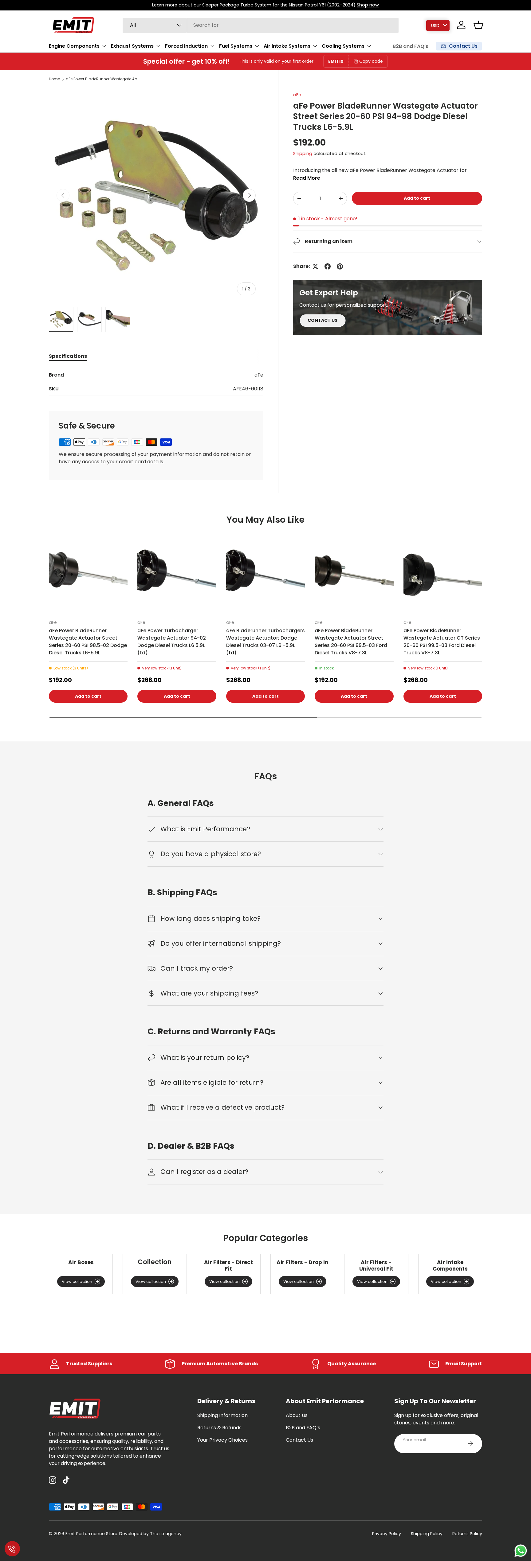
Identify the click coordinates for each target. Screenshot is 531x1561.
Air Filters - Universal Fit (376, 1265)
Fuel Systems (235, 46)
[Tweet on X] (315, 266)
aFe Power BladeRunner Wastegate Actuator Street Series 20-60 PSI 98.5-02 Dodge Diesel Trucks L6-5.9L (88, 641)
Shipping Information (222, 1415)
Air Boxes (81, 1262)
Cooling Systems (343, 46)
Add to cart (417, 198)
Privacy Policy (386, 1534)
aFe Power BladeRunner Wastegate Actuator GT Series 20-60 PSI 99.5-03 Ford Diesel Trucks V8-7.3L (441, 641)
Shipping (302, 153)
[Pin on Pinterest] (340, 266)
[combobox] (261, 25)
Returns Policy (467, 1534)
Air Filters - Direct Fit (228, 1265)
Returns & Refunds (219, 1427)
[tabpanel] (156, 383)
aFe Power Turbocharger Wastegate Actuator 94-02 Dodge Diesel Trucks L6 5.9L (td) (171, 641)
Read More (306, 178)
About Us (297, 1415)
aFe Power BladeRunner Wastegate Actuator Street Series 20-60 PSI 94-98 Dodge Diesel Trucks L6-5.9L (103, 79)
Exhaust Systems (132, 46)
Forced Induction (186, 46)
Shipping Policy (426, 1534)
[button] (478, 25)
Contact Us (299, 1439)
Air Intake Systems (287, 46)
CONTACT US (322, 320)
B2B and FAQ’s (410, 46)
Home (54, 79)
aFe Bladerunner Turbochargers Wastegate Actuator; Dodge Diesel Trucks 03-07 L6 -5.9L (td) (265, 641)
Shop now (368, 5)
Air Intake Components (450, 1265)
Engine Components (74, 46)
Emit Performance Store (91, 1534)
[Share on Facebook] (327, 266)
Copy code (371, 61)
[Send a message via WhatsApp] (520, 1550)
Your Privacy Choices (222, 1439)
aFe (297, 95)
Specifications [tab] (68, 356)
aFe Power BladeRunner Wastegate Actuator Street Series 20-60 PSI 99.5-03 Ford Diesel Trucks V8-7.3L (351, 641)
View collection (77, 1281)
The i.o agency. (166, 1534)
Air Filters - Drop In (302, 1262)
